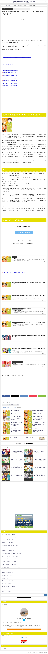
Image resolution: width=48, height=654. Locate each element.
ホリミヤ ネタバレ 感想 (6, 583)
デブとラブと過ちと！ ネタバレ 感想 (9, 561)
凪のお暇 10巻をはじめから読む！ (10, 72)
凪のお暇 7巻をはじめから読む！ (10, 80)
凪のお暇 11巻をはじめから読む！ (10, 70)
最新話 (11, 404)
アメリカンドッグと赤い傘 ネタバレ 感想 (10, 556)
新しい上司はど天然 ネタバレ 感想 (8, 534)
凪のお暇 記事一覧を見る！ (9, 64)
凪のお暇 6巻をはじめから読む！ (10, 83)
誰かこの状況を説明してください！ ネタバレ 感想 (11, 553)
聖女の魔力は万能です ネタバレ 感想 (9, 564)
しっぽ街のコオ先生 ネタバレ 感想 (8, 586)
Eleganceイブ (6, 404)
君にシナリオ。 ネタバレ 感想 (7, 580)
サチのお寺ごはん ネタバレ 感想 (8, 550)
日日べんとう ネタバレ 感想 (7, 575)
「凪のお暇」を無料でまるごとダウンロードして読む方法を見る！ (17, 57)
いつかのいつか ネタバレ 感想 (7, 539)
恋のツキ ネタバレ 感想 (6, 591)
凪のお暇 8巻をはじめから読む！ (10, 77)
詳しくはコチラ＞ (24, 629)
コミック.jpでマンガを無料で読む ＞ (24, 232)
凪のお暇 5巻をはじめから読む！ (10, 85)
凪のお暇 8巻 (17, 404)
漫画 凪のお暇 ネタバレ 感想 (7, 8)
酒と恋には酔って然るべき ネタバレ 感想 (10, 545)
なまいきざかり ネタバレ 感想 (7, 572)
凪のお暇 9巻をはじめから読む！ (10, 75)
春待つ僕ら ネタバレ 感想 (7, 569)
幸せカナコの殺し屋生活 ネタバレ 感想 (9, 558)
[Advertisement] (24, 28)
